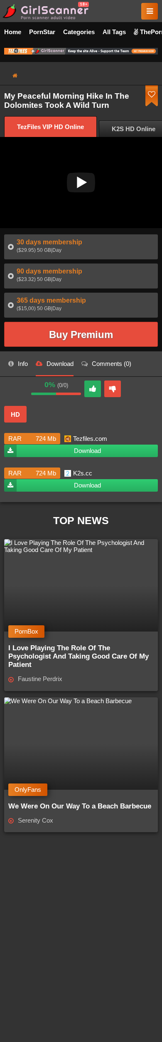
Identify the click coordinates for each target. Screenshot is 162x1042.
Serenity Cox (35, 820)
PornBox (26, 631)
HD (15, 414)
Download (87, 450)
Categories (79, 31)
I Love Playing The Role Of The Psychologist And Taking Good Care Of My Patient (78, 656)
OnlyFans (28, 789)
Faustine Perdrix (40, 678)
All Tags (114, 31)
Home (12, 31)
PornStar (42, 31)
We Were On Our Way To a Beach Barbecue (79, 806)
